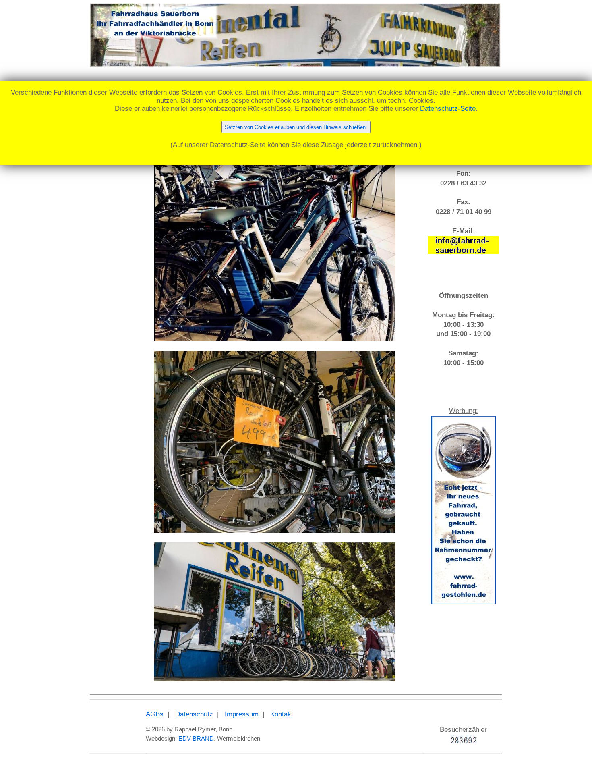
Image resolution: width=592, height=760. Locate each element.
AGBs (155, 714)
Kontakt (281, 714)
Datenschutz (194, 714)
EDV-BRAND (196, 738)
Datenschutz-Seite (448, 108)
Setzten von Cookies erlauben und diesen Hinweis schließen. (296, 127)
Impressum (242, 714)
